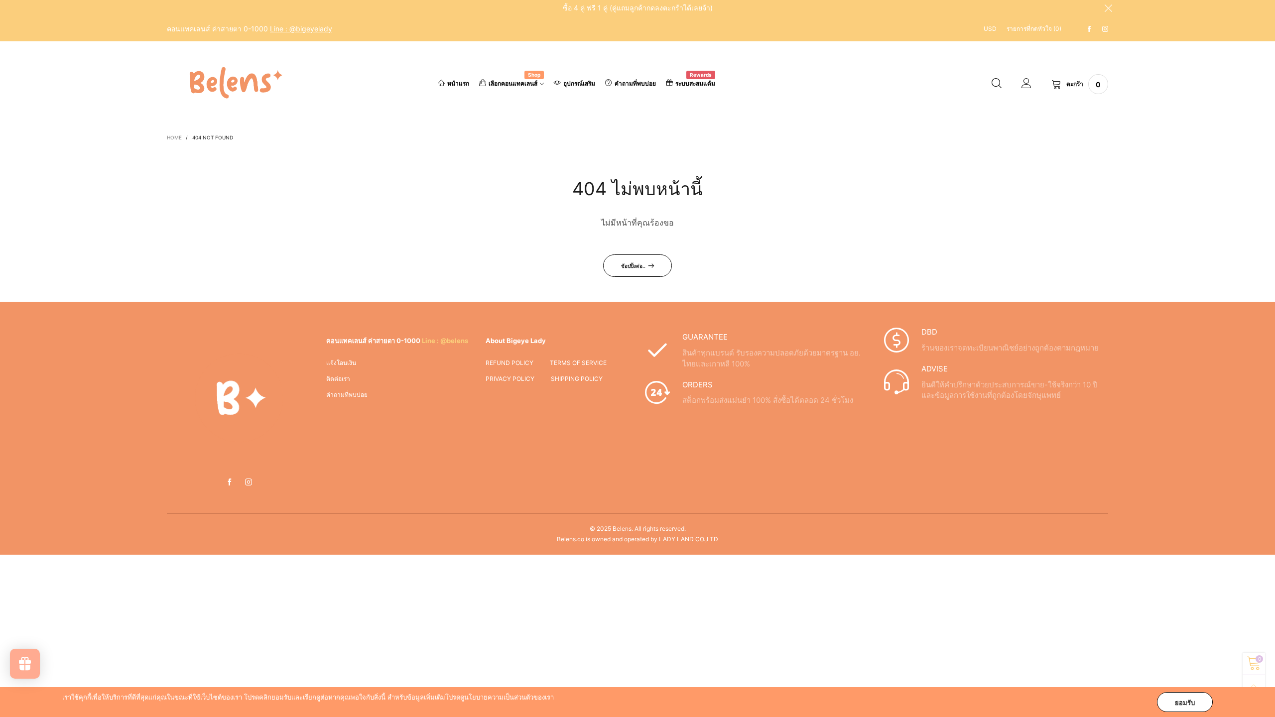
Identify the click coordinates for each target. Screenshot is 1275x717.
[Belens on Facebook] (230, 482)
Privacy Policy (510, 378)
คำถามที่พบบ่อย (635, 83)
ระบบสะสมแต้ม (695, 82)
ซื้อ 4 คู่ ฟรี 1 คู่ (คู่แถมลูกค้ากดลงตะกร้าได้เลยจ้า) (638, 7)
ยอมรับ (1185, 703)
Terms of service (578, 362)
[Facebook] (1089, 29)
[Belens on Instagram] (249, 482)
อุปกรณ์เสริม (579, 83)
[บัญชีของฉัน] (1026, 84)
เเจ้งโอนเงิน (341, 362)
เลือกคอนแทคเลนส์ (514, 82)
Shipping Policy (577, 378)
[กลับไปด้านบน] (1254, 686)
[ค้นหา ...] (997, 84)
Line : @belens (445, 341)
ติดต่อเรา (338, 378)
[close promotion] (1108, 8)
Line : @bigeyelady (301, 28)
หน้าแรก (458, 83)
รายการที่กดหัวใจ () (1034, 28)
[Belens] (232, 83)
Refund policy (509, 362)
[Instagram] (1105, 29)
